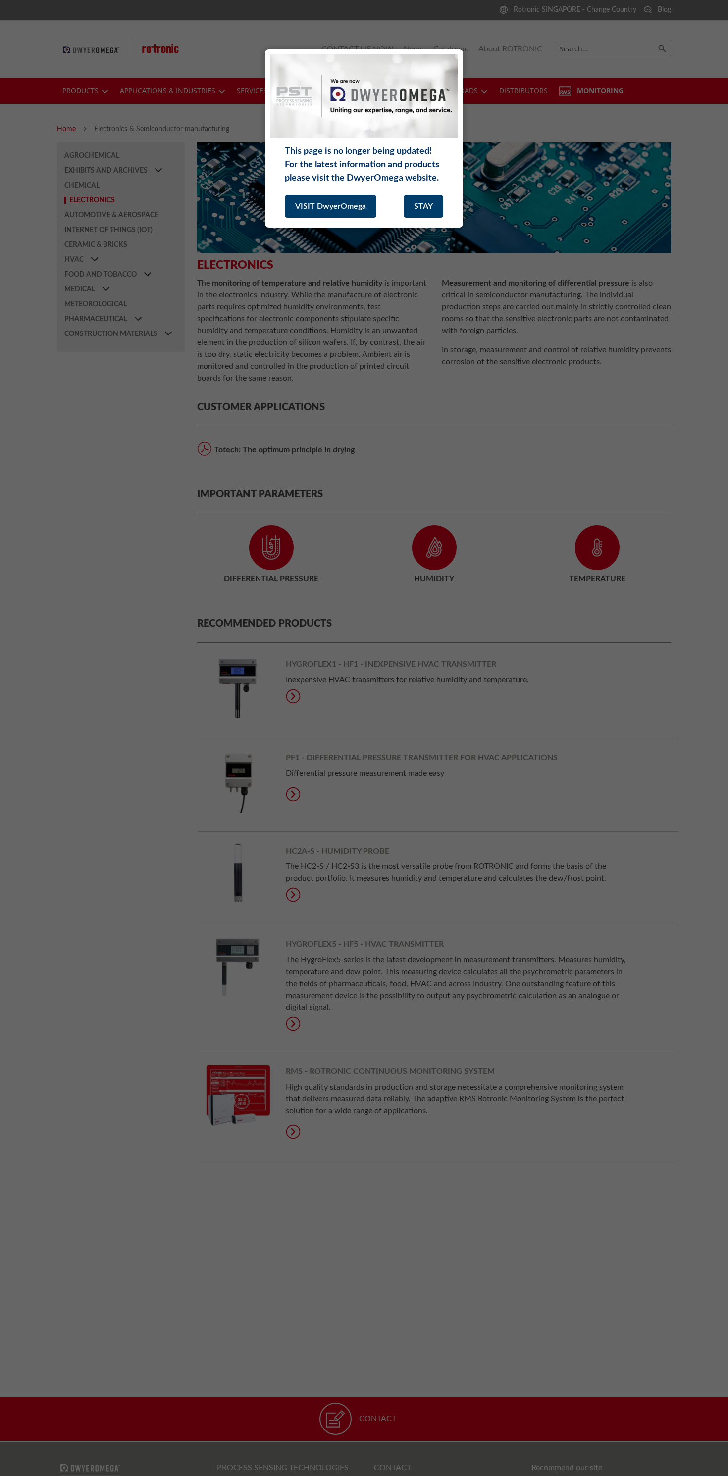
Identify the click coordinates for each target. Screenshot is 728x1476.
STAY (423, 206)
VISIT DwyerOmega (330, 206)
